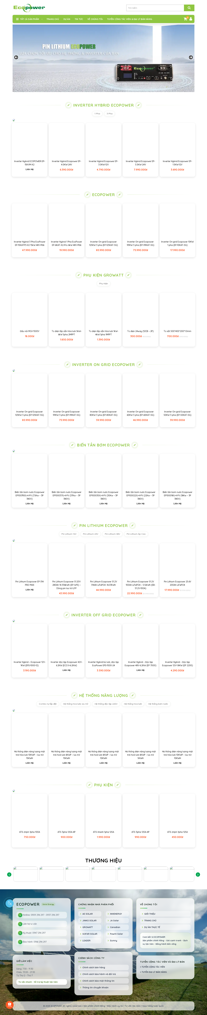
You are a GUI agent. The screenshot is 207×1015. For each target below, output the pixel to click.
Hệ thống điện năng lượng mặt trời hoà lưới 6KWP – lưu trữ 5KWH (140, 755)
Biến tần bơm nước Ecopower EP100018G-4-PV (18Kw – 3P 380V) (177, 495)
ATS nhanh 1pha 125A (103, 832)
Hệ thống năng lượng (103, 695)
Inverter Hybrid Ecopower (103, 105)
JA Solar (114, 920)
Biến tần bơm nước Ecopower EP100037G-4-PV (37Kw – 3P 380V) (66, 495)
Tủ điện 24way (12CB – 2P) (140, 331)
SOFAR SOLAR (89, 934)
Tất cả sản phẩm (29, 19)
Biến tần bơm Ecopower (103, 445)
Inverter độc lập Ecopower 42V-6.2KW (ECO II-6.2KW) (66, 664)
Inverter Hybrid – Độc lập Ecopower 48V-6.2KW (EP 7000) (140, 664)
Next (190, 57)
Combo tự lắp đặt (48, 703)
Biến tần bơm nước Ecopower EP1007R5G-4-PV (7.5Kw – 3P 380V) (29, 495)
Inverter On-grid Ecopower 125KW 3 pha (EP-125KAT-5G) (103, 243)
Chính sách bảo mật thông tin (98, 980)
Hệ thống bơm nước (158, 703)
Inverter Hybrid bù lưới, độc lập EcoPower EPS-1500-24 (103, 664)
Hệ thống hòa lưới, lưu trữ (75, 703)
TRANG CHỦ (150, 920)
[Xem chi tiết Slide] (103, 58)
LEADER (86, 940)
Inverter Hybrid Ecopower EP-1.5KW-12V (177, 163)
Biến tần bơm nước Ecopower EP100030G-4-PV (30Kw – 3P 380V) (103, 495)
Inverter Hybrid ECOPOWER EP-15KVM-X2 (29, 163)
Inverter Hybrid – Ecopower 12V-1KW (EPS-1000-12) (29, 664)
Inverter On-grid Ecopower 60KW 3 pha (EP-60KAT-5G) (140, 413)
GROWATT (87, 927)
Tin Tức (79, 19)
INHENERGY (116, 913)
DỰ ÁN (66, 19)
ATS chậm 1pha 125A (177, 832)
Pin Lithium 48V (112, 534)
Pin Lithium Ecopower (103, 525)
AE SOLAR (87, 913)
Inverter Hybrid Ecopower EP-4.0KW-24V (66, 163)
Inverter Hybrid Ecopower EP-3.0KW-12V (103, 163)
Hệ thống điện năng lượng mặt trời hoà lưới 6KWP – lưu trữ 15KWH (66, 755)
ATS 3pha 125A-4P (66, 832)
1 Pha (97, 113)
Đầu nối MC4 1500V (29, 331)
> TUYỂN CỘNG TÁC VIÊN (152, 966)
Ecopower (103, 194)
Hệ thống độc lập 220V (106, 703)
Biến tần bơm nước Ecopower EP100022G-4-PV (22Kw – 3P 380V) (140, 495)
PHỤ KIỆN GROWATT (103, 275)
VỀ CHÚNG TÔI (94, 19)
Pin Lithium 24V (90, 534)
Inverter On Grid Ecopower (103, 364)
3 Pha (109, 113)
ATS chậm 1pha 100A (29, 832)
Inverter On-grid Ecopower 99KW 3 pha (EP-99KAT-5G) (140, 243)
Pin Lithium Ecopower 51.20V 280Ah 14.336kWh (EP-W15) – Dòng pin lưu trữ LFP (66, 585)
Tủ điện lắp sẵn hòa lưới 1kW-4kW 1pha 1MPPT (103, 333)
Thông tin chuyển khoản (95, 987)
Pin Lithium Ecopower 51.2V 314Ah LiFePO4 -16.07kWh (103, 583)
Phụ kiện (103, 785)
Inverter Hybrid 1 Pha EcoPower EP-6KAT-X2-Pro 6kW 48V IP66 (66, 243)
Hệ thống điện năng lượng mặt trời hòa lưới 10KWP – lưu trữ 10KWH (177, 755)
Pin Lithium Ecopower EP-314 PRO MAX (29, 583)
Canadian (115, 927)
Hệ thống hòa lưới (133, 703)
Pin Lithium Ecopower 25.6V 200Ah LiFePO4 (177, 583)
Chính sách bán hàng (93, 967)
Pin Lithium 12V (69, 534)
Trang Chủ (53, 19)
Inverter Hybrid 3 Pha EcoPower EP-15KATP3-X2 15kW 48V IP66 (29, 243)
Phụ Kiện (103, 283)
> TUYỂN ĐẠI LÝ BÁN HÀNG (153, 972)
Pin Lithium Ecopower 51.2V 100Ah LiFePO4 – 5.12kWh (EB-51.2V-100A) (140, 585)
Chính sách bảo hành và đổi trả (99, 974)
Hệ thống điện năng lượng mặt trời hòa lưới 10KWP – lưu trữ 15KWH (29, 755)
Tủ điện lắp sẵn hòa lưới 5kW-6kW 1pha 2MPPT (67, 333)
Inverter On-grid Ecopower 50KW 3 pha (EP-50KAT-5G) (177, 413)
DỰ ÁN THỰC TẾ (152, 927)
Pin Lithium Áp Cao (136, 534)
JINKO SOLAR (89, 920)
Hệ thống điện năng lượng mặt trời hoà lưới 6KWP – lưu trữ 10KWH (103, 755)
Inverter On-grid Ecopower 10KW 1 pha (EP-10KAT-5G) (177, 243)
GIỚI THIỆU (149, 913)
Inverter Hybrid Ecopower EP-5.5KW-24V (140, 163)
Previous (16, 57)
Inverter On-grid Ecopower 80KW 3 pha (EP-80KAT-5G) (103, 413)
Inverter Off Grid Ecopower (103, 615)
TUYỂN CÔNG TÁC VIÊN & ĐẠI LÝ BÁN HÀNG (129, 19)
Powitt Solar (116, 934)
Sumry (113, 940)
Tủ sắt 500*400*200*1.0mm (177, 331)
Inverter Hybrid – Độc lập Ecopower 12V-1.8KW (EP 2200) (177, 664)
